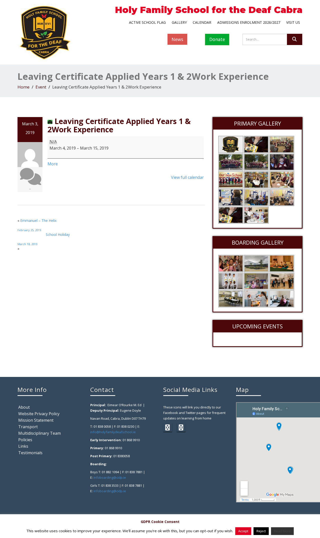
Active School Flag (147, 22)
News (177, 39)
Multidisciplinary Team (39, 433)
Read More (282, 531)
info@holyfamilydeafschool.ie (113, 432)
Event (41, 87)
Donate (217, 39)
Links (23, 446)
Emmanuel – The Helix (37, 225)
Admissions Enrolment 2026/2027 (248, 22)
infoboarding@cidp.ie (110, 477)
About (24, 407)
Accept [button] (243, 531)
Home (24, 87)
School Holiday (44, 239)
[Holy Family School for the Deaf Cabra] (46, 31)
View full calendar (187, 177)
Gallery (179, 22)
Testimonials (30, 452)
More (53, 164)
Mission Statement (36, 420)
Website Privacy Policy (39, 413)
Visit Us (293, 22)
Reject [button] (261, 531)
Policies (25, 439)
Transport (28, 426)
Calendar (202, 22)
